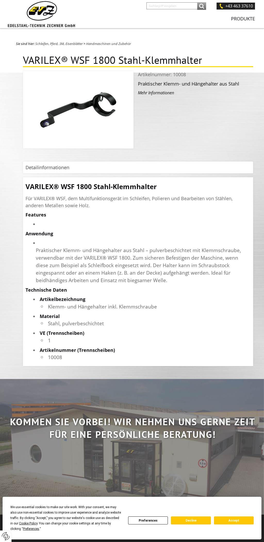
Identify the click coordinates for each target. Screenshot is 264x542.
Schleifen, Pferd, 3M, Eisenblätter (59, 43)
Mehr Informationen (156, 93)
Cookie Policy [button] (28, 523)
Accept (233, 520)
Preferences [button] (31, 529)
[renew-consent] (6, 536)
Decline (191, 520)
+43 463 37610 (239, 6)
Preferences (148, 520)
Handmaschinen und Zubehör (108, 43)
